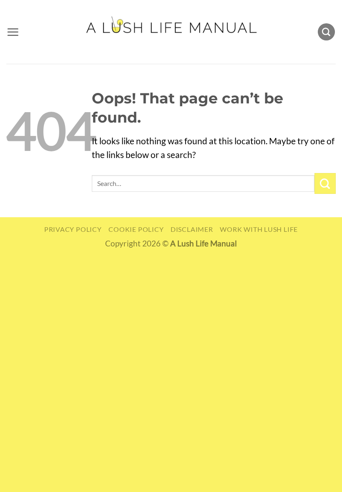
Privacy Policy (73, 229)
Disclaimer (192, 229)
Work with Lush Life (259, 229)
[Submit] (325, 183)
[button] (12, 32)
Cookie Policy (135, 229)
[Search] (326, 32)
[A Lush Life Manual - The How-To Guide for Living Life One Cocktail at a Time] (171, 31)
